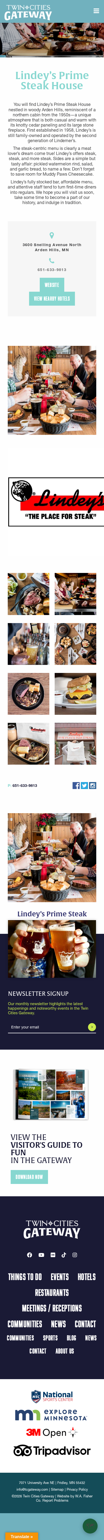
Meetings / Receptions (52, 1308)
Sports (50, 1337)
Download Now (29, 1177)
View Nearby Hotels (52, 298)
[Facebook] (29, 1255)
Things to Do (25, 1276)
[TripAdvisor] (52, 1450)
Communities (25, 1323)
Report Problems (55, 1500)
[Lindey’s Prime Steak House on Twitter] (84, 785)
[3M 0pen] (52, 1432)
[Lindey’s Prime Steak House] (52, 502)
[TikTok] (64, 1255)
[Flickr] (53, 1255)
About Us (65, 1350)
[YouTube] (41, 1255)
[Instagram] (75, 1255)
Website (52, 285)
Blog (71, 1337)
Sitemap (57, 1489)
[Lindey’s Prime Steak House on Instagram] (92, 785)
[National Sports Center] (52, 1396)
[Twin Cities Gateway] (28, 12)
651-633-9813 (52, 269)
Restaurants (52, 1292)
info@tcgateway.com (32, 1489)
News (58, 1323)
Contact (85, 1323)
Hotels (87, 1276)
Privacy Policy (77, 1489)
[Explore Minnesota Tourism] (52, 1414)
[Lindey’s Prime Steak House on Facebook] (76, 785)
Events (60, 1276)
